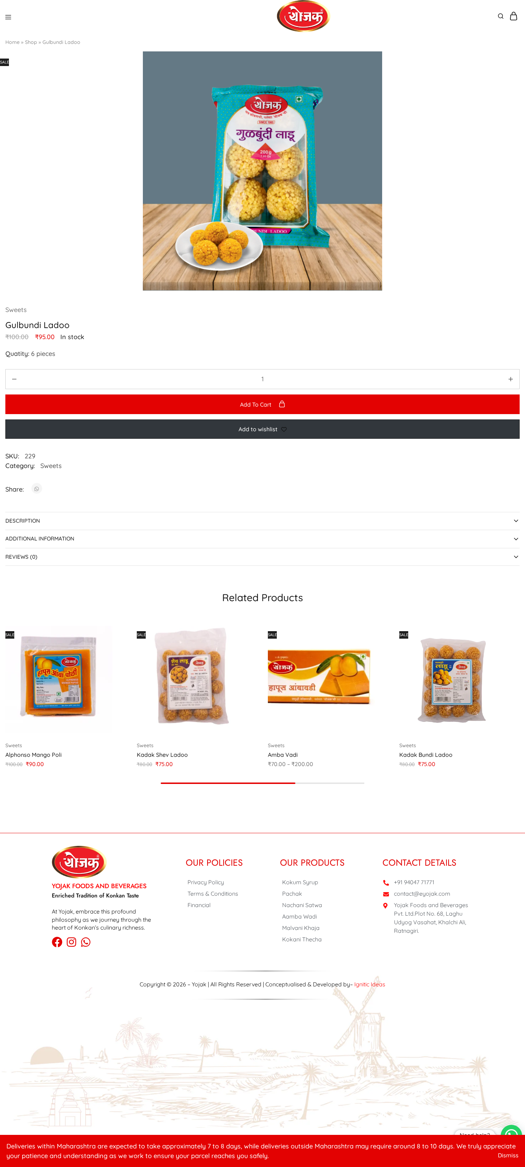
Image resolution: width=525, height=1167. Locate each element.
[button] (106, 634)
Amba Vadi (283, 754)
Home (12, 42)
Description (22, 520)
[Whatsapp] (85, 942)
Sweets (16, 310)
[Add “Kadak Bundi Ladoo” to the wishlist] (500, 663)
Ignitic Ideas (369, 984)
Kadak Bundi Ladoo (425, 754)
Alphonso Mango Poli (33, 754)
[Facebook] (57, 942)
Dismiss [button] (508, 1155)
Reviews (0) (21, 556)
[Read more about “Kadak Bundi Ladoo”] (500, 634)
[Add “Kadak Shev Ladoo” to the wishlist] (237, 663)
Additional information (39, 538)
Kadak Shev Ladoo (162, 754)
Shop (31, 42)
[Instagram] (71, 942)
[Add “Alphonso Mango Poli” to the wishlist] (106, 663)
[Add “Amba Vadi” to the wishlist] (368, 663)
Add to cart (256, 404)
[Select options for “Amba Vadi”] (368, 634)
